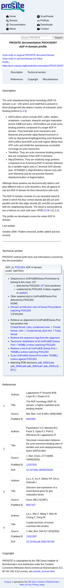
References (17, 79)
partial (23, 293)
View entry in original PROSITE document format (28, 55)
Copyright (33, 79)
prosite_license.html (43, 571)
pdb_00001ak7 (35, 366)
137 (42, 285)
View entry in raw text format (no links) (22, 58)
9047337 (31, 505)
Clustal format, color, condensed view (30, 327)
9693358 (31, 419)
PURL (5, 62)
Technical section (37, 72)
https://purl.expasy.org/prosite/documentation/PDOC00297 (33, 65)
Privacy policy (39, 585)
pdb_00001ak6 (18, 366)
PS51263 (20, 267)
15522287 (31, 536)
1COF (46, 210)
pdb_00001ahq (46, 362)
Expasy (7, 582)
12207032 (31, 464)
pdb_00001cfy (51, 366)
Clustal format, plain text (39, 330)
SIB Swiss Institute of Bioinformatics (44, 582)
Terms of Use (25, 585)
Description (17, 72)
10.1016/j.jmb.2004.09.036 (40, 541)
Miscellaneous (50, 79)
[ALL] (13, 369)
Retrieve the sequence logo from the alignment (35, 338)
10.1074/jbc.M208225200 (39, 470)
